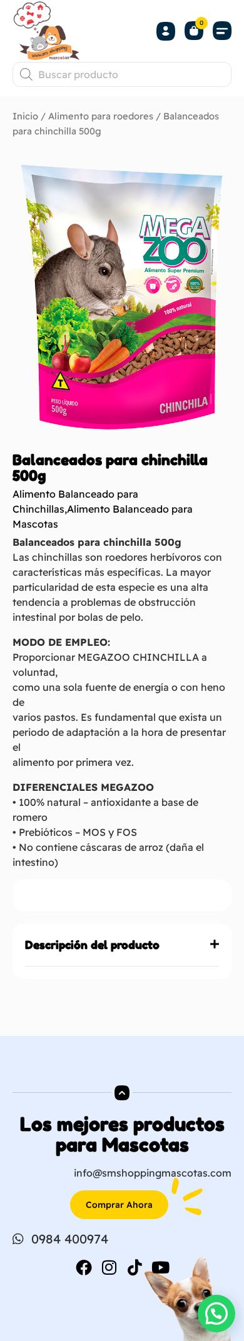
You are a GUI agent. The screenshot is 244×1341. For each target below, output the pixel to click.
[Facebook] (84, 1267)
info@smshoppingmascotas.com (152, 1173)
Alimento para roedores (100, 116)
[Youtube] (161, 1267)
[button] (222, 31)
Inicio (25, 116)
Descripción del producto (92, 945)
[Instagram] (109, 1267)
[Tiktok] (135, 1267)
